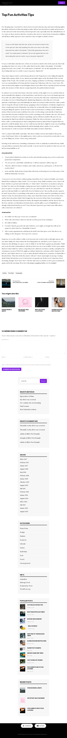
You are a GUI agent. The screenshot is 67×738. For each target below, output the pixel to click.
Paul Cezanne (24, 406)
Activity (5, 273)
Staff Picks (23, 551)
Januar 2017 (24, 466)
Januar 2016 (24, 479)
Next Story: (46, 281)
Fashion (22, 536)
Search (43, 381)
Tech (21, 555)
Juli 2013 (22, 505)
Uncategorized (25, 563)
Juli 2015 (22, 488)
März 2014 (23, 502)
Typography (19, 273)
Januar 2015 (24, 495)
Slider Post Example (33, 434)
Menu (61, 3)
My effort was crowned (23, 310)
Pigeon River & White (7, 310)
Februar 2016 (24, 475)
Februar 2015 (24, 492)
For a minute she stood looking (30, 403)
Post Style (11, 273)
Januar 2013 (24, 508)
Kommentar (5, 339)
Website (47, 357)
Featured (23, 540)
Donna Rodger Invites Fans (57, 310)
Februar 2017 (24, 462)
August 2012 (24, 511)
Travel (22, 559)
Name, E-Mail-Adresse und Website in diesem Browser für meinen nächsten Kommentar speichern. (26, 364)
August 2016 (24, 469)
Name (4, 357)
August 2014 (24, 498)
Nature (22, 548)
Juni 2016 (23, 472)
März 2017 (23, 459)
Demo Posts (24, 528)
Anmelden (23, 579)
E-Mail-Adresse (28, 357)
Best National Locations (40, 310)
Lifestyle (23, 544)
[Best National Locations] (41, 302)
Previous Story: (20, 281)
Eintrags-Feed (25, 582)
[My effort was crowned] (25, 302)
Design (22, 532)
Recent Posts (25, 682)
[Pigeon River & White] (8, 302)
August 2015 (24, 485)
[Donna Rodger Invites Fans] (58, 302)
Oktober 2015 (24, 482)
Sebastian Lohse (7, 4)
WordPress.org (25, 589)
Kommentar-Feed (26, 586)
